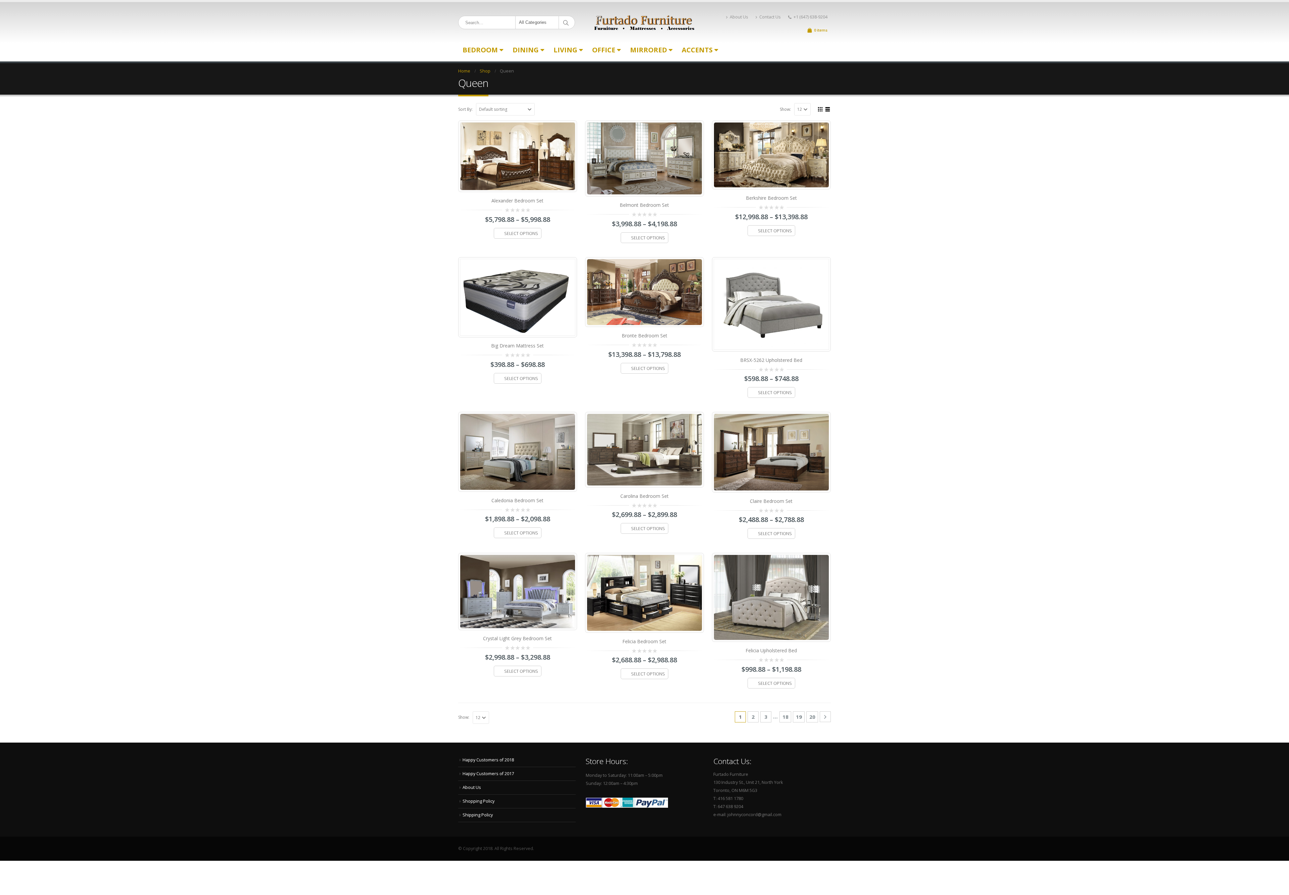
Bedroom (480, 49)
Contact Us (770, 17)
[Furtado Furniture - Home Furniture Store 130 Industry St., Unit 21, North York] (644, 22)
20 (812, 716)
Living (565, 49)
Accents (697, 49)
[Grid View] (820, 108)
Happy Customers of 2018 (488, 760)
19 (799, 716)
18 (785, 716)
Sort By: (465, 109)
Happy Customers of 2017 (488, 773)
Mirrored (648, 49)
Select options (521, 233)
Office (603, 49)
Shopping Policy (478, 801)
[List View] (828, 108)
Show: (785, 109)
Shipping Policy (478, 815)
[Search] (567, 22)
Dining (526, 49)
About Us (739, 17)
